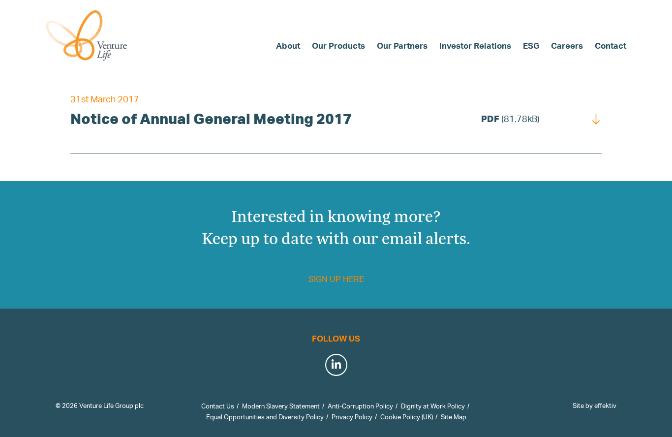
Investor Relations (475, 45)
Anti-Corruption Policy (360, 406)
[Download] (596, 118)
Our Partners (402, 45)
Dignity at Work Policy (433, 406)
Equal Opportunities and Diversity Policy (265, 417)
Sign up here (336, 279)
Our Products (338, 45)
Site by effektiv (594, 405)
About (288, 45)
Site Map (453, 417)
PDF (510, 118)
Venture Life (87, 35)
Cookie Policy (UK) (406, 417)
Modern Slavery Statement (281, 406)
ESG (531, 45)
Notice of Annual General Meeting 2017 (211, 118)
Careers (567, 45)
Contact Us (217, 406)
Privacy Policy (352, 417)
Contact (610, 45)
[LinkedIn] (336, 364)
